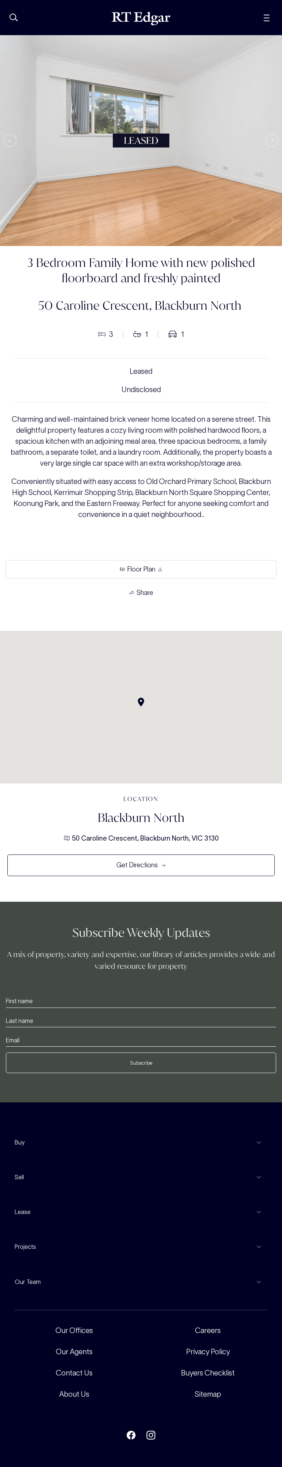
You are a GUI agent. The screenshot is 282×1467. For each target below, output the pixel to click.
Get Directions (137, 865)
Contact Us (74, 1373)
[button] (10, 140)
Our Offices (74, 1330)
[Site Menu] (267, 17)
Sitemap (208, 1394)
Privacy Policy (208, 1352)
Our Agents (74, 1352)
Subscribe (141, 1063)
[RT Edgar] (141, 18)
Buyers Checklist (208, 1373)
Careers (208, 1330)
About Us (74, 1394)
